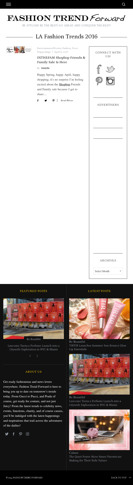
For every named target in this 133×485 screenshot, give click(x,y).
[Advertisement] (108, 196)
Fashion (66, 48)
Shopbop (64, 84)
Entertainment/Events (49, 48)
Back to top (118, 477)
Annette (45, 68)
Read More (67, 100)
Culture (73, 452)
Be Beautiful (34, 339)
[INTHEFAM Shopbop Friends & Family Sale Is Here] (19, 49)
